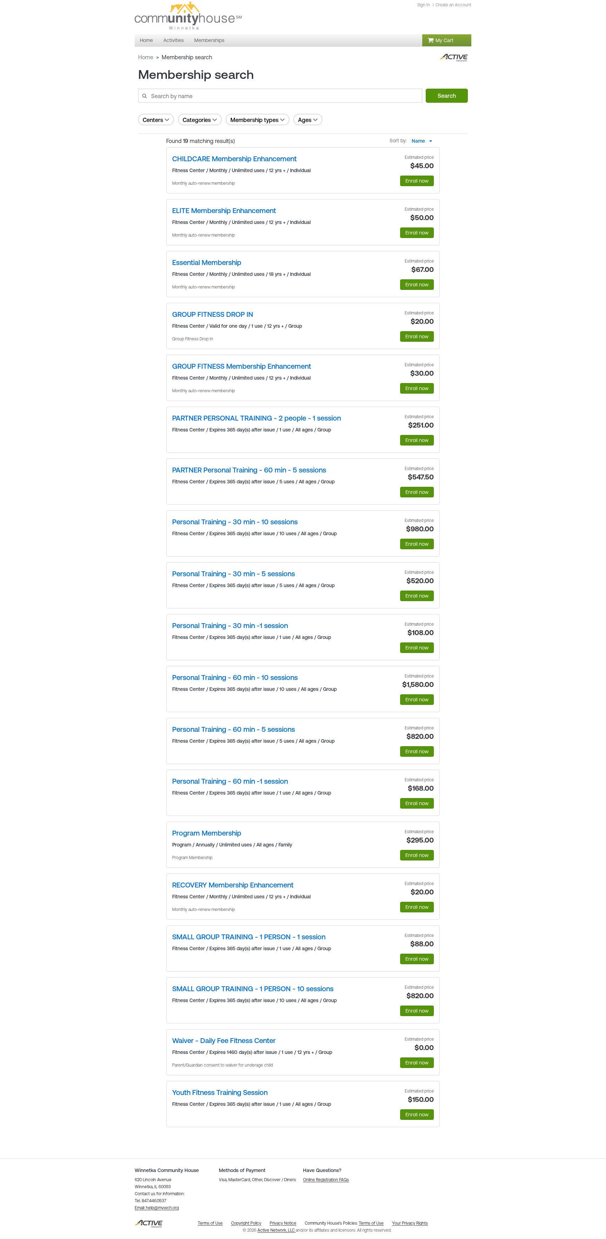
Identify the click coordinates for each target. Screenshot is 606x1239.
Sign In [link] (423, 4)
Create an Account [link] (453, 4)
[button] (157, 1207)
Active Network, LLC (276, 1230)
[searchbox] (279, 95)
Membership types (254, 120)
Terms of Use (371, 1223)
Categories (197, 120)
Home (145, 57)
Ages (304, 120)
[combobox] (424, 140)
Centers (153, 120)
